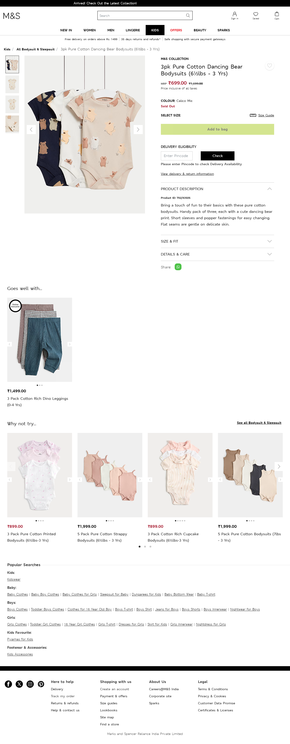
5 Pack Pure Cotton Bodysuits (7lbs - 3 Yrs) (249, 537)
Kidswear (13, 579)
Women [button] (89, 30)
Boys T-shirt (124, 609)
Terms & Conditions (213, 689)
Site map (107, 717)
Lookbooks (108, 710)
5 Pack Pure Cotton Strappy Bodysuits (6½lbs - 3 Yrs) (102, 537)
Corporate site (160, 696)
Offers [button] (176, 30)
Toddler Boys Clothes (47, 609)
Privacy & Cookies (212, 696)
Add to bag (217, 129)
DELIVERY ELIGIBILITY (178, 146)
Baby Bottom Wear (179, 594)
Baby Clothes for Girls (80, 594)
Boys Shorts (191, 609)
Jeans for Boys (167, 609)
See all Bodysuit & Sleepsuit (259, 422)
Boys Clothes (17, 609)
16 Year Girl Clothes (79, 624)
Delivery (57, 689)
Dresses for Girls (131, 624)
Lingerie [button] (133, 30)
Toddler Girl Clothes (45, 624)
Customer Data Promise (216, 703)
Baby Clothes (17, 594)
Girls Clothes (17, 624)
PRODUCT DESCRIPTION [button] (182, 189)
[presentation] (9, 344)
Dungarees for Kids (146, 594)
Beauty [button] (200, 30)
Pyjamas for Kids (20, 639)
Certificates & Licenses (215, 710)
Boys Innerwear (215, 609)
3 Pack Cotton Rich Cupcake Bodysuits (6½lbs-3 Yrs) (173, 537)
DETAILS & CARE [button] (175, 254)
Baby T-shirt (206, 594)
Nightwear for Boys (245, 609)
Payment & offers (113, 696)
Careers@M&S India (164, 689)
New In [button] (66, 30)
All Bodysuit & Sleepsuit (36, 49)
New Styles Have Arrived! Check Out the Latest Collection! (78, 3)
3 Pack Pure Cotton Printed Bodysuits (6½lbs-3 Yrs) (31, 537)
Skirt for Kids (157, 624)
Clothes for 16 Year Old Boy (90, 609)
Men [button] (110, 30)
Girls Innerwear (181, 624)
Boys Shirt (144, 609)
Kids (7, 49)
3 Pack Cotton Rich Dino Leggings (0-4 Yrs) (37, 401)
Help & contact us (65, 710)
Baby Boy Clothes (45, 594)
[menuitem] (66, 30)
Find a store (109, 724)
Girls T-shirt (106, 624)
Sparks (154, 703)
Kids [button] (155, 30)
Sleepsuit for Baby (114, 594)
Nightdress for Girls (211, 624)
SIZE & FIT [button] (169, 241)
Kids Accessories (20, 654)
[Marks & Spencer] (11, 20)
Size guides (108, 703)
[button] (138, 129)
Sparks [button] (224, 30)
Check (218, 155)
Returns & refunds (65, 703)
